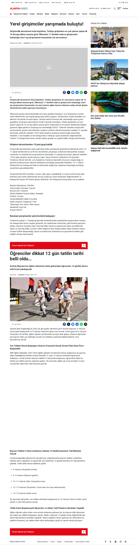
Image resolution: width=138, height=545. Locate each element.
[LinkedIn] (77, 92)
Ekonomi (63, 14)
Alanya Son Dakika (21, 14)
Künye (53, 542)
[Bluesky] (72, 92)
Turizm (84, 14)
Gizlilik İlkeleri (68, 542)
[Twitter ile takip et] (121, 3)
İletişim (59, 542)
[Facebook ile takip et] (119, 3)
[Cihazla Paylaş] (85, 92)
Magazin (54, 14)
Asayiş (32, 14)
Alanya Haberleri (42, 542)
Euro (53, 2)
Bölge (47, 14)
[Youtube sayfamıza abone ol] (123, 3)
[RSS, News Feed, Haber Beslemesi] (127, 3)
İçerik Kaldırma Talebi (82, 542)
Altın (12, 2)
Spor (78, 14)
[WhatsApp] (81, 92)
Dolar (41, 2)
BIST (26, 2)
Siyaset (71, 14)
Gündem (40, 14)
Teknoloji (92, 14)
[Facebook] (64, 92)
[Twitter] (68, 92)
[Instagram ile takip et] (125, 3)
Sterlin (66, 2)
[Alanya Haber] (19, 8)
